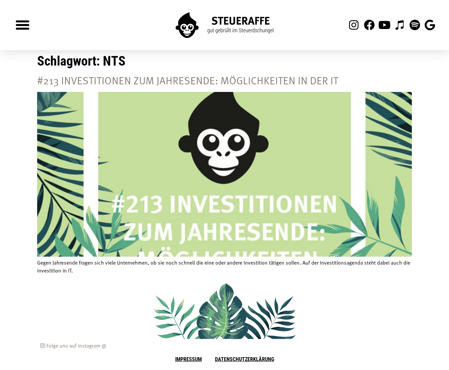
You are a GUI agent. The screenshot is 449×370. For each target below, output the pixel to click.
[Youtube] (384, 25)
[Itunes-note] (399, 25)
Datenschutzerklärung (244, 359)
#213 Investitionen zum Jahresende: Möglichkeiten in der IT (187, 80)
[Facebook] (369, 25)
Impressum (188, 359)
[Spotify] (414, 25)
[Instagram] (354, 25)
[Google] (429, 25)
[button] (23, 25)
